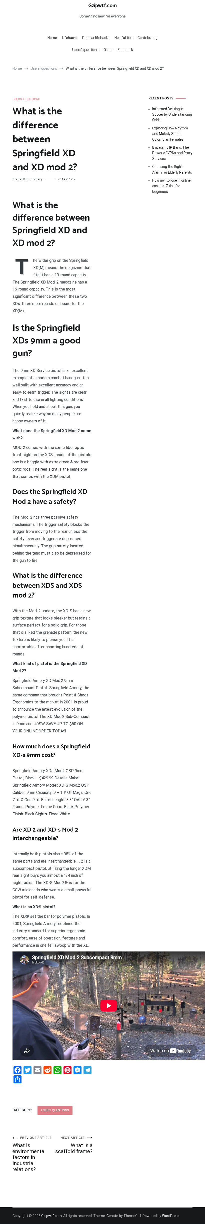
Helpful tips (123, 38)
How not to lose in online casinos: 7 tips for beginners (171, 186)
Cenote (112, 1216)
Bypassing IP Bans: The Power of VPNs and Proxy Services (172, 153)
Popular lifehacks (96, 38)
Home (52, 38)
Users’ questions (85, 50)
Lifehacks (69, 38)
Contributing (148, 38)
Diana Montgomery (27, 179)
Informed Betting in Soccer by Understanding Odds (172, 114)
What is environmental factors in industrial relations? (32, 1154)
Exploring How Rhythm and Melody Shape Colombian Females (170, 133)
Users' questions (26, 99)
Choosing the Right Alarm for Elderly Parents (172, 169)
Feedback (125, 50)
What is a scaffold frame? (73, 1145)
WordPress (170, 1216)
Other (108, 50)
